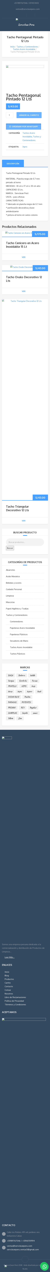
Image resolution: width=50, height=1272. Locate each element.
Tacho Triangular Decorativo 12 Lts (17, 508)
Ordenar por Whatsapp (25, 126)
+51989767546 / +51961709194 (21, 1241)
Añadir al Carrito (29, 115)
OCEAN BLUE (13, 697)
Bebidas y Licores (13, 583)
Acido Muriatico (13, 576)
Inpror (29, 691)
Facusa (34, 680)
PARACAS (12, 702)
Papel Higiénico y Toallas (17, 608)
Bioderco (21, 675)
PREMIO (12, 707)
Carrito (8, 982)
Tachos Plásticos (17, 653)
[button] (23, 126)
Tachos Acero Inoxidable (24, 49)
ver (23, 257)
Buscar (10, 548)
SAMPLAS (12, 713)
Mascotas (10, 602)
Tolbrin (10, 718)
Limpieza (10, 595)
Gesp (33, 686)
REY (23, 707)
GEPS (23, 686)
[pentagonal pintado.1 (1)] (25, 77)
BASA (10, 675)
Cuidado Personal (14, 589)
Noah (39, 691)
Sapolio (25, 713)
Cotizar (8, 990)
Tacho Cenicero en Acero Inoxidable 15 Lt (22, 244)
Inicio (12, 46)
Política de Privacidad (14, 1001)
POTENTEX (26, 702)
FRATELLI (12, 686)
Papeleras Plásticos (19, 634)
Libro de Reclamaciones (15, 997)
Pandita (27, 697)
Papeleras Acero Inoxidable (22, 628)
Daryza (11, 680)
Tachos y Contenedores (27, 46)
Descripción (13, 163)
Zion (20, 718)
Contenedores (16, 621)
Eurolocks (23, 680)
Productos (9, 979)
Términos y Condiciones (15, 1004)
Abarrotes (10, 570)
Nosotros (9, 993)
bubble (32, 675)
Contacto (9, 986)
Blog (7, 975)
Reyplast (33, 707)
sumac (35, 713)
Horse (10, 691)
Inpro (25, 146)
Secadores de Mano (19, 641)
